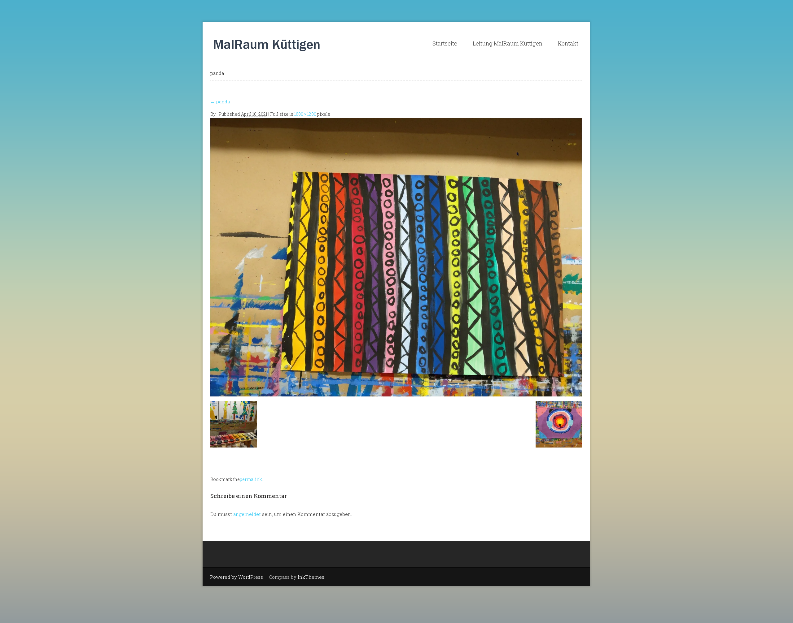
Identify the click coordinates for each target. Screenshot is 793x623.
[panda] (396, 256)
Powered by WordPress (236, 577)
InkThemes (311, 577)
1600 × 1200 (305, 114)
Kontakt (568, 43)
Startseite (444, 43)
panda (220, 101)
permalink (251, 479)
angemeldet (247, 514)
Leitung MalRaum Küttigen (507, 43)
